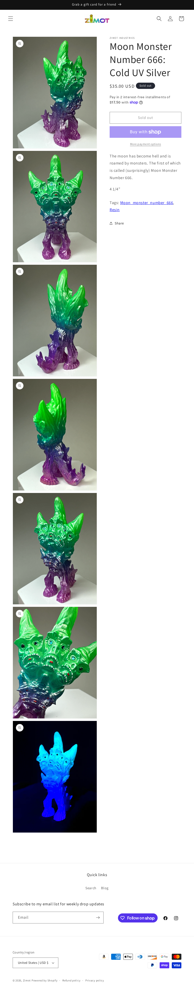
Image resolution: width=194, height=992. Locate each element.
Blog (104, 888)
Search (90, 888)
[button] (10, 18)
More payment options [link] (145, 144)
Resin (115, 209)
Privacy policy (94, 980)
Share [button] (119, 223)
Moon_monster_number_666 (146, 202)
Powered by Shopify (45, 980)
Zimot (27, 980)
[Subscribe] (97, 917)
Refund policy (71, 980)
